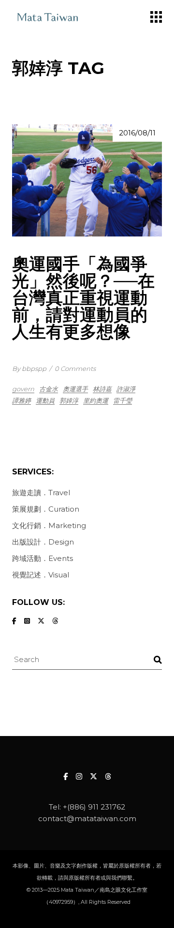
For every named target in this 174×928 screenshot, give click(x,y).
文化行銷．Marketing (49, 525)
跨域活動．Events (42, 558)
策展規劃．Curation (45, 509)
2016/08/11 (137, 132)
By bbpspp (29, 368)
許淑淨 (125, 389)
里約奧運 (95, 400)
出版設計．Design (43, 541)
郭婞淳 (68, 400)
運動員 (45, 400)
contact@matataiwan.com (87, 818)
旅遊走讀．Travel (41, 492)
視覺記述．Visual (40, 574)
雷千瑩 (122, 400)
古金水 (48, 389)
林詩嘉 (102, 389)
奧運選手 (75, 389)
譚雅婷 (21, 400)
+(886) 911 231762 (94, 806)
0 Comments (75, 368)
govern (23, 389)
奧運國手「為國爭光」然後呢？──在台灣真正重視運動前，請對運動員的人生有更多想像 (83, 297)
